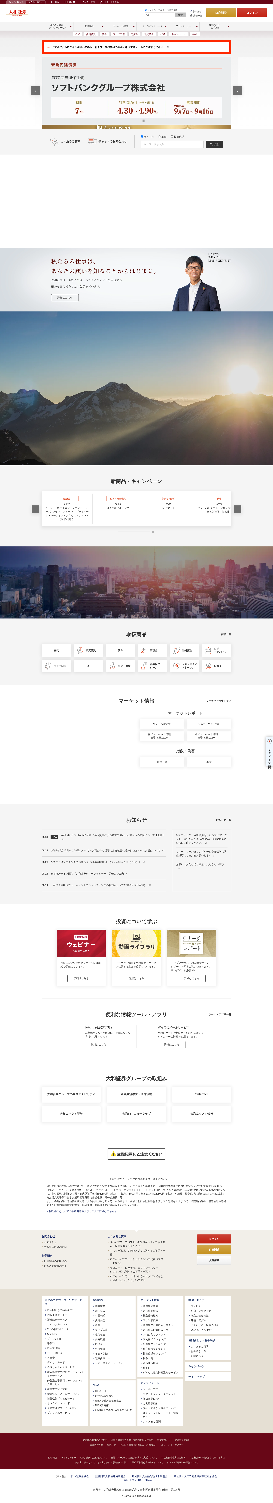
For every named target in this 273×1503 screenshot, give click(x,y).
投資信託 (173, 10)
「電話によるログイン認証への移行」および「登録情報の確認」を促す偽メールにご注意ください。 (109, 47)
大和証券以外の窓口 (55, 1246)
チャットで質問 (269, 755)
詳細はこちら (65, 297)
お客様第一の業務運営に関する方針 (207, 1457)
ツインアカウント (57, 1324)
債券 (104, 34)
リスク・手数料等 (110, 2)
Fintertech (202, 1094)
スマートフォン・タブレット (159, 1393)
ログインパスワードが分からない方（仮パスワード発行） (136, 1261)
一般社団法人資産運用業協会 (109, 1476)
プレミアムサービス (58, 1412)
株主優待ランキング (154, 1349)
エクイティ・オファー (172, 1444)
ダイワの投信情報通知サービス (160, 1372)
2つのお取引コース (58, 1329)
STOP (153, 532)
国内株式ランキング (154, 1339)
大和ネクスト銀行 (201, 1113)
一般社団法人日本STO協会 (136, 1480)
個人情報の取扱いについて (93, 1457)
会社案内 (55, 2)
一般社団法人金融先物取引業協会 (148, 1476)
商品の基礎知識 (200, 1315)
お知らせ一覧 (223, 819)
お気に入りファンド (154, 1334)
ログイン (252, 12)
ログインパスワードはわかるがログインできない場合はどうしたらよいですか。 (136, 1278)
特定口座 (52, 1333)
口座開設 (221, 12)
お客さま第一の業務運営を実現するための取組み (91, 396)
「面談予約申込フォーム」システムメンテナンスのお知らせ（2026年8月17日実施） (99, 885)
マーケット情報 (150, 1299)
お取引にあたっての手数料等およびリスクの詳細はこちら (82, 1211)
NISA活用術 (102, 1405)
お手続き (47, 1255)
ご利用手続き (150, 1403)
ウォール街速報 (162, 724)
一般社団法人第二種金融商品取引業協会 (194, 1476)
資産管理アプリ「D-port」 (62, 1408)
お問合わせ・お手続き (201, 1340)
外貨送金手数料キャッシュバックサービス (65, 1382)
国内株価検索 (150, 1306)
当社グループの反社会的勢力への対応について (134, 1457)
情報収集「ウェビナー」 (61, 1398)
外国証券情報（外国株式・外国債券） (138, 1444)
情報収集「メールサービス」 (63, 1393)
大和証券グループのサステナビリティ (71, 1094)
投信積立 (100, 1334)
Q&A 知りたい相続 (201, 1330)
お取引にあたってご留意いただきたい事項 (200, 864)
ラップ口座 (119, 34)
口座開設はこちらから (136, 430)
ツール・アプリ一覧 (220, 1014)
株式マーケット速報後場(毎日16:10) (206, 736)
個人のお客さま (16, 2)
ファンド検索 (150, 1320)
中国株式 (100, 1315)
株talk (195, 34)
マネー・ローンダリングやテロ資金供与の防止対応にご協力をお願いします (201, 853)
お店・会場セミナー (202, 1311)
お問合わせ (48, 1236)
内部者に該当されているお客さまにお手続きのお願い (101, 1462)
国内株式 (100, 1306)
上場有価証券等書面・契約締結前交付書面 (132, 1439)
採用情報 (68, 2)
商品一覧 (226, 634)
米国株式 (100, 1311)
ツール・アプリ (152, 1389)
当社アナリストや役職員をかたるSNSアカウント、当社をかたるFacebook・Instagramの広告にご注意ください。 (201, 839)
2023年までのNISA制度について (113, 1410)
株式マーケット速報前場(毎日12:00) (159, 736)
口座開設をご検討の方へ (159, 396)
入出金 (51, 1357)
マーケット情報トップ (218, 700)
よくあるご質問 (87, 2)
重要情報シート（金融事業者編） (173, 1439)
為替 (209, 761)
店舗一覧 (197, 15)
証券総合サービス (57, 1319)
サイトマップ (196, 1376)
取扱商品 (98, 1299)
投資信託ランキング (154, 1353)
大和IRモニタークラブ (136, 1113)
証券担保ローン (104, 1358)
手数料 (51, 1343)
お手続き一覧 (198, 1351)
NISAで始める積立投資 (108, 1400)
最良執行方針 (96, 1444)
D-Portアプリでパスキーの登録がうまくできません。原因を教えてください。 (137, 1244)
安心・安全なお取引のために (159, 1408)
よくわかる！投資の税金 (205, 1325)
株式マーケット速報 (209, 724)
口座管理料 (53, 1348)
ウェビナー (197, 1306)
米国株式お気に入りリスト (158, 1330)
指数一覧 (162, 761)
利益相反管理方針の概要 (173, 1457)
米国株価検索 (150, 1311)
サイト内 (151, 10)
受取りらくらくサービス (61, 1367)
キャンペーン (178, 34)
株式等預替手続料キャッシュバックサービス (65, 1373)
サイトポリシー (68, 1457)
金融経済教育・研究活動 (136, 1094)
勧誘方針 (111, 1444)
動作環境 (52, 1457)
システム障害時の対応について (182, 1462)
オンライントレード (58, 1403)
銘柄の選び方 (198, 1320)
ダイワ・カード (56, 1362)
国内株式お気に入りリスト (158, 1325)
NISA (162, 34)
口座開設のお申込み (55, 1261)
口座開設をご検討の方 (60, 1310)
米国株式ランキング (154, 1344)
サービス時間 (54, 1352)
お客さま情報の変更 (55, 1266)
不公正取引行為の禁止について (147, 1462)
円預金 (134, 34)
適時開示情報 (150, 1363)
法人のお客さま (35, 2)
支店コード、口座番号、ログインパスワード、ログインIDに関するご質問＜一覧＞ (136, 1269)
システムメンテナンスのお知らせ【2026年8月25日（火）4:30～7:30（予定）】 (96, 862)
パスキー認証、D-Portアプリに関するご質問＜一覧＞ (137, 1252)
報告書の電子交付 (57, 1389)
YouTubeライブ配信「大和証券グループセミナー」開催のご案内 (87, 873)
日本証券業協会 (80, 1476)
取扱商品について (153, 1398)
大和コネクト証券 (71, 1113)
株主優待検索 (150, 1315)
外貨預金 (149, 34)
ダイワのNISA (55, 1338)
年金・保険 (101, 1353)
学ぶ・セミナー (197, 1299)
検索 (180, 15)
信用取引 (100, 1339)
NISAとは (100, 1391)
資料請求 (197, 11)
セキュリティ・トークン (109, 1363)
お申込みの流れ (104, 1395)
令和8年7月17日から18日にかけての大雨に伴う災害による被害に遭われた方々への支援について (106, 850)
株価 (162, 10)
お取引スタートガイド (60, 1314)
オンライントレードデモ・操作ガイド (160, 1414)
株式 (77, 34)
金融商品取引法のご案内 (95, 1439)
